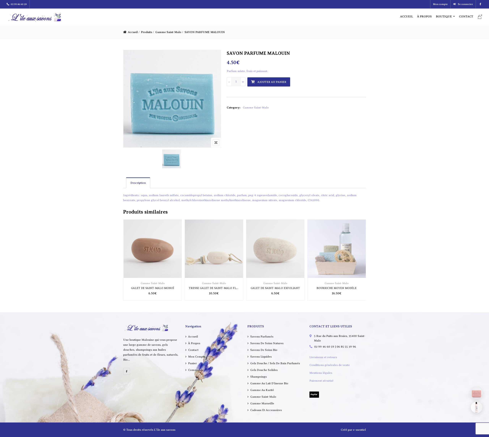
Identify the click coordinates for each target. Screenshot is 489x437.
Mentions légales (320, 372)
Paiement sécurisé (321, 380)
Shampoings (258, 376)
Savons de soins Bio (263, 349)
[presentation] (126, 263)
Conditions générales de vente (329, 365)
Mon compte (440, 4)
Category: (233, 107)
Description (138, 182)
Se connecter (465, 4)
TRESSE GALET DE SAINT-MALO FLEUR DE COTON (214, 288)
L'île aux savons (164, 429)
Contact (466, 16)
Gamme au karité (262, 390)
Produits (146, 32)
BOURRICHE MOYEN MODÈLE (337, 288)
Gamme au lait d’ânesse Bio (269, 383)
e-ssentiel (359, 429)
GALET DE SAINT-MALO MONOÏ (152, 288)
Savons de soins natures (266, 343)
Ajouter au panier (271, 82)
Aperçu (152, 268)
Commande (196, 369)
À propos (424, 16)
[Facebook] (126, 371)
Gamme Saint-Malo (168, 32)
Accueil (406, 16)
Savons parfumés (261, 336)
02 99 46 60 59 (19, 4)
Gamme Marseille (262, 403)
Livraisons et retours (323, 357)
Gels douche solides (264, 369)
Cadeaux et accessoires (266, 410)
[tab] (138, 182)
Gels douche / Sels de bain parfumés (275, 363)
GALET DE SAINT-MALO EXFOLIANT (275, 288)
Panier (192, 363)
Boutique (444, 16)
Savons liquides (261, 356)
